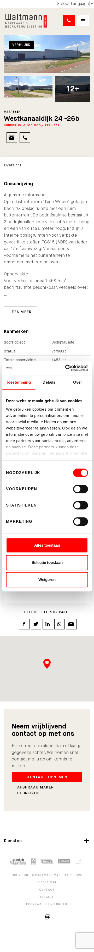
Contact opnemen (47, 777)
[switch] (80, 489)
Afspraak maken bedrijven (35, 790)
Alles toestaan (47, 545)
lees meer (20, 311)
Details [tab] (49, 382)
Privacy (47, 897)
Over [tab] (77, 382)
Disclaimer (47, 882)
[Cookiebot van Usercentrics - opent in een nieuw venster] (66, 368)
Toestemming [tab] (18, 382)
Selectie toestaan (47, 562)
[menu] (83, 20)
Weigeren (47, 579)
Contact (47, 889)
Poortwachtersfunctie (47, 904)
